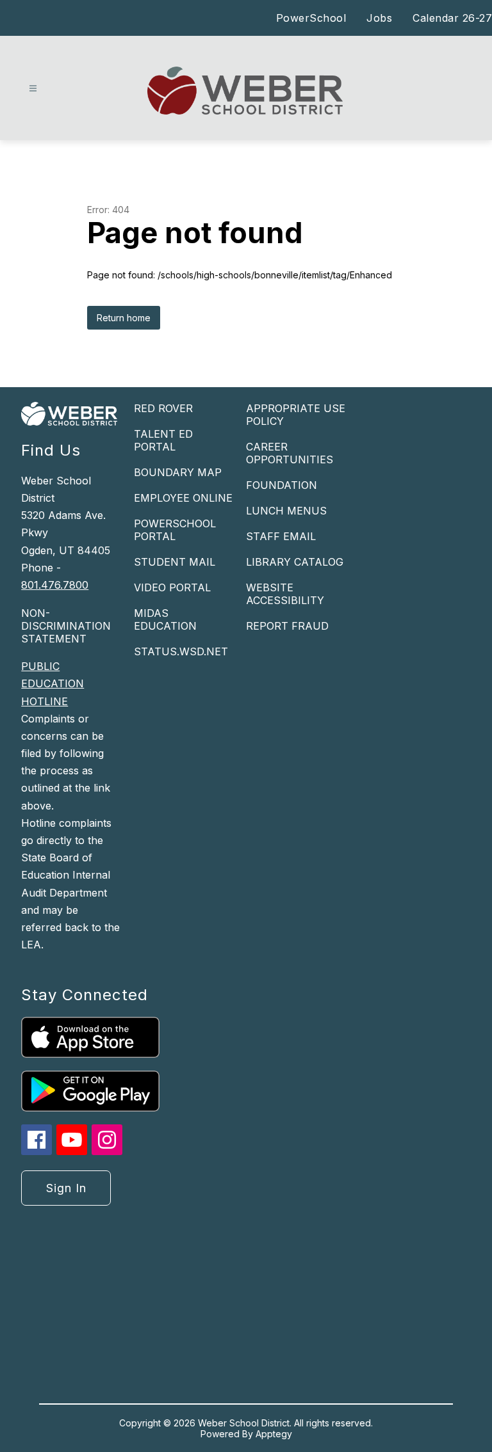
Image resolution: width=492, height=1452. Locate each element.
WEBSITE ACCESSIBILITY (285, 594)
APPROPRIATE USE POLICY (295, 414)
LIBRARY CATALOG (294, 561)
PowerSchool (311, 18)
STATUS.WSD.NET (181, 651)
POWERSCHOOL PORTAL (175, 530)
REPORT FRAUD (287, 625)
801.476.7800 (54, 584)
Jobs (379, 18)
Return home (124, 317)
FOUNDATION (281, 485)
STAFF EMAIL (281, 536)
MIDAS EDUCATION (165, 619)
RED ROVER (163, 408)
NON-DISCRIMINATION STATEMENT (66, 626)
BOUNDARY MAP (178, 472)
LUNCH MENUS (286, 510)
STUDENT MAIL (174, 561)
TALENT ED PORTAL (163, 440)
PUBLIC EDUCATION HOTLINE (52, 683)
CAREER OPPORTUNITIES (289, 453)
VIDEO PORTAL (172, 587)
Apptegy (274, 1433)
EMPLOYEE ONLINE (183, 497)
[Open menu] (33, 88)
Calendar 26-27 (452, 18)
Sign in (66, 1188)
